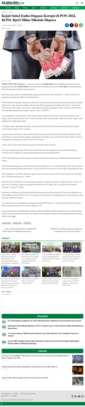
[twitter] (72, 25)
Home (8, 8)
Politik (25, 8)
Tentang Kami (6, 394)
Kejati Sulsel (48, 84)
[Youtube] (79, 396)
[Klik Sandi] (13, 5)
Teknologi (75, 8)
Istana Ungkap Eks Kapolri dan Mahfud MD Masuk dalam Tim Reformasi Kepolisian (19, 230)
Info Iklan (14, 396)
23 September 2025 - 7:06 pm (12, 25)
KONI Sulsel (23, 86)
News (17, 8)
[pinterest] (76, 25)
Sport (34, 8)
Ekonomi (43, 8)
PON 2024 (63, 86)
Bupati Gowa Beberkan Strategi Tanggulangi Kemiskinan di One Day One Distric (66, 230)
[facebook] (67, 25)
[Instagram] (82, 396)
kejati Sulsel (6, 223)
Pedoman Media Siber (28, 394)
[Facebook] (72, 396)
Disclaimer (5, 396)
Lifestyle (53, 8)
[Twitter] (75, 396)
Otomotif (64, 8)
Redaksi (15, 394)
